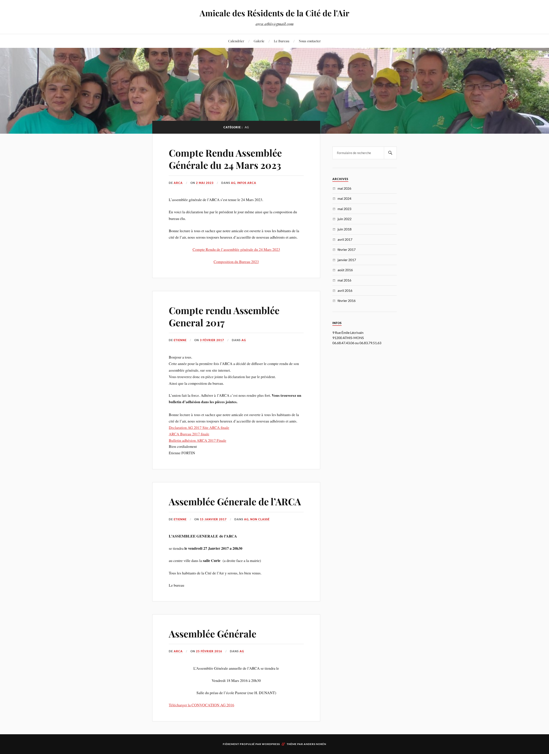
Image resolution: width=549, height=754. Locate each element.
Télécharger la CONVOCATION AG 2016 (201, 704)
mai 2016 (344, 280)
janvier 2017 (347, 260)
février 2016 (347, 300)
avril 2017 (345, 239)
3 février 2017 (212, 340)
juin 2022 (344, 219)
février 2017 (347, 249)
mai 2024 (344, 198)
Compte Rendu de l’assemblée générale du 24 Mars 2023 (236, 249)
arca (178, 183)
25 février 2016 (209, 651)
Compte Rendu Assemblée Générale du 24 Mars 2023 (225, 158)
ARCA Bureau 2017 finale (189, 434)
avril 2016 (345, 290)
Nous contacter (310, 41)
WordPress (271, 744)
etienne (180, 340)
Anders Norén (315, 744)
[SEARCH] (390, 153)
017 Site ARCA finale (212, 427)
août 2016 (345, 270)
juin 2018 (344, 229)
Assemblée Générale (212, 633)
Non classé (260, 519)
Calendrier (236, 41)
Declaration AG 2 (182, 427)
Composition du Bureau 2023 (236, 261)
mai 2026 (344, 188)
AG (233, 183)
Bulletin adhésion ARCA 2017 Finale (197, 440)
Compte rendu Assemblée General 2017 (224, 316)
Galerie (259, 41)
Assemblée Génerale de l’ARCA (235, 501)
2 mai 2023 (205, 183)
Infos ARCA (246, 183)
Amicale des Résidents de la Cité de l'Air (274, 13)
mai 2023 (344, 209)
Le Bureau (281, 41)
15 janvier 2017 (213, 519)
